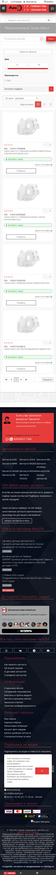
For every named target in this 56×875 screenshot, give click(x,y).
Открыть (21, 170)
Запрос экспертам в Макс (17, 520)
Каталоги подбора (14, 88)
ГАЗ (8, 81)
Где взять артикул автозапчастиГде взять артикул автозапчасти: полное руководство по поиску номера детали (22, 543)
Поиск (51, 38)
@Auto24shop (13, 789)
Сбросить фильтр (28, 51)
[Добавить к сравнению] (50, 145)
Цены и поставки (43, 164)
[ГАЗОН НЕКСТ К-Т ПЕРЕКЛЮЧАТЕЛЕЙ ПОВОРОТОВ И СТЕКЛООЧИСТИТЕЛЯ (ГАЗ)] (28, 126)
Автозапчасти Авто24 (27, 832)
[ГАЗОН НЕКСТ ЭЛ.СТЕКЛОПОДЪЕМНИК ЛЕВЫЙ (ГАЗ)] (28, 324)
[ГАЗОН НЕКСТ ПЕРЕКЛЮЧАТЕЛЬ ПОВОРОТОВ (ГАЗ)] (28, 258)
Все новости (8, 590)
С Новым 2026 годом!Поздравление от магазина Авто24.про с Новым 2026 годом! (26, 578)
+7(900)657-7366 (38, 6)
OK (42, 771)
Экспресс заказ (15, 159)
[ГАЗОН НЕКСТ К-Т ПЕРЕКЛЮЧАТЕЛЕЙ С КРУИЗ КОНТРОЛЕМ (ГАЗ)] (28, 192)
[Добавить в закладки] (45, 145)
